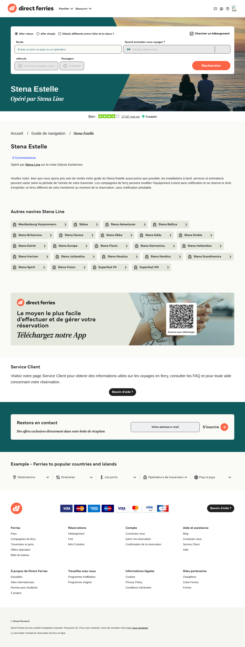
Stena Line (32, 164)
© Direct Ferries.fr (20, 621)
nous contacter (140, 628)
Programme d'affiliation (81, 576)
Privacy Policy (134, 582)
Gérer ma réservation (138, 538)
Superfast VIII (149, 267)
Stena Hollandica (200, 245)
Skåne (83, 224)
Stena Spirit (26, 267)
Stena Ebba (114, 235)
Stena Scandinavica (207, 256)
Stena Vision (66, 267)
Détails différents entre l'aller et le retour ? (88, 33)
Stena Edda (153, 235)
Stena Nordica (161, 256)
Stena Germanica (152, 245)
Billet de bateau (20, 555)
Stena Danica (74, 235)
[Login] (221, 8)
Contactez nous (192, 538)
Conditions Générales (138, 587)
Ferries (187, 587)
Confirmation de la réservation (143, 544)
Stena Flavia (108, 245)
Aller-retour (26, 33)
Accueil (17, 133)
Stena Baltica (167, 224)
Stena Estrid (27, 245)
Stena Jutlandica (73, 256)
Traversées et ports (22, 544)
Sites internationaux (22, 582)
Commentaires (24, 158)
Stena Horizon (28, 256)
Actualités (16, 576)
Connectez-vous (135, 533)
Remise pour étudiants (24, 587)
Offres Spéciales (20, 549)
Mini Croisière (76, 544)
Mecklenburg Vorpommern (37, 224)
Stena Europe (68, 245)
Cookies (130, 576)
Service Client (191, 544)
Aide (185, 549)
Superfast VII (107, 267)
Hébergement (76, 533)
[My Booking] (215, 8)
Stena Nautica (117, 256)
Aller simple (48, 33)
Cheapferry (189, 576)
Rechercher (211, 65)
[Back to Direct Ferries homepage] (31, 9)
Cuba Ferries (190, 582)
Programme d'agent (80, 582)
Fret (70, 538)
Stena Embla (193, 235)
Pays (14, 533)
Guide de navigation (48, 133)
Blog (185, 533)
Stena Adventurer (123, 224)
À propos (16, 592)
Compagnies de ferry (23, 538)
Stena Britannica (30, 235)
